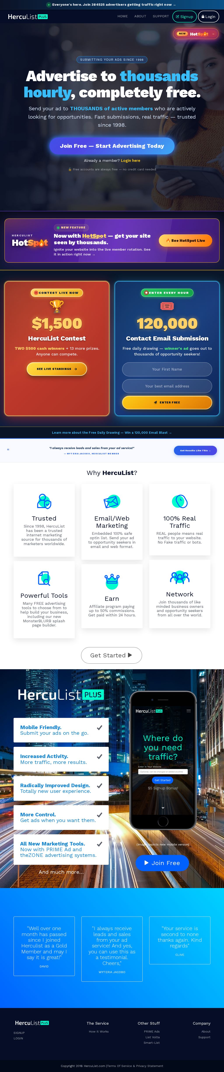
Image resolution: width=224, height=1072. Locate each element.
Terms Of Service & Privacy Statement (135, 1066)
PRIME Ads (152, 1031)
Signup (186, 16)
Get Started (109, 655)
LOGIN (18, 1038)
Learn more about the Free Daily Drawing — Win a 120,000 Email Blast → (112, 433)
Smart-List (152, 1042)
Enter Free (170, 402)
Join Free (165, 863)
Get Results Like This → (195, 450)
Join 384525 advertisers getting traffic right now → (114, 5)
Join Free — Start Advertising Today (112, 146)
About (205, 1031)
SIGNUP (19, 1033)
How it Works (99, 1031)
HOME (122, 16)
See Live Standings (54, 369)
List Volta (152, 1037)
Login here (130, 160)
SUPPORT (161, 16)
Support (204, 1037)
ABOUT (140, 16)
